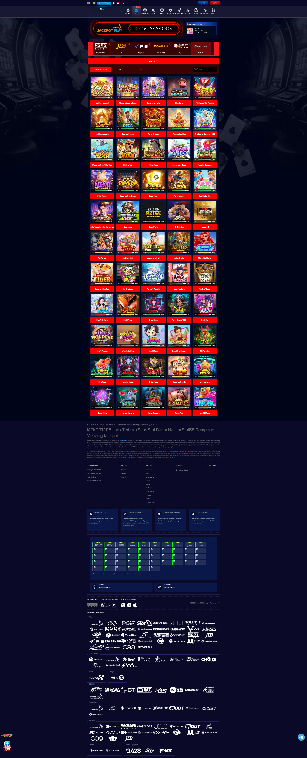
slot (152, 447)
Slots (136, 14)
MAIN (206, 88)
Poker (196, 14)
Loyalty (123, 473)
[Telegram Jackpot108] (301, 737)
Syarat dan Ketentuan (94, 481)
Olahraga (170, 14)
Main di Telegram (105, 3)
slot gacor (124, 440)
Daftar (215, 3)
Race (153, 14)
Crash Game (179, 14)
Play (118, 30)
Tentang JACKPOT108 (94, 470)
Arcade (187, 14)
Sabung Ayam (205, 14)
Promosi (213, 14)
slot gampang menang (179, 451)
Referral (123, 477)
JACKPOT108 (126, 457)
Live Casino (145, 14)
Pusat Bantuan (91, 477)
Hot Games (128, 14)
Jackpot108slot (184, 470)
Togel (162, 14)
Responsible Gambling (94, 473)
